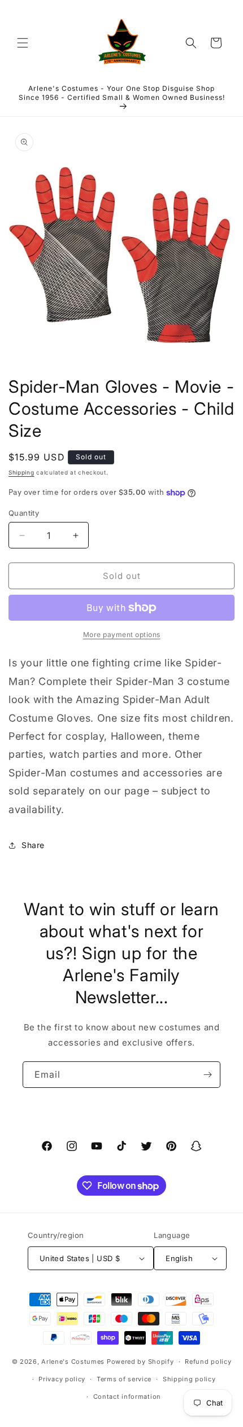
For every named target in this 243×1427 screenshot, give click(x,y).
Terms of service (124, 1379)
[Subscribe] (207, 1074)
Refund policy (208, 1361)
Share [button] (33, 845)
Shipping (21, 472)
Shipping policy (189, 1379)
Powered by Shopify (140, 1361)
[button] (22, 42)
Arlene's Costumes (73, 1361)
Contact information (127, 1396)
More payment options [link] (121, 634)
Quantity (23, 512)
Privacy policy (61, 1379)
